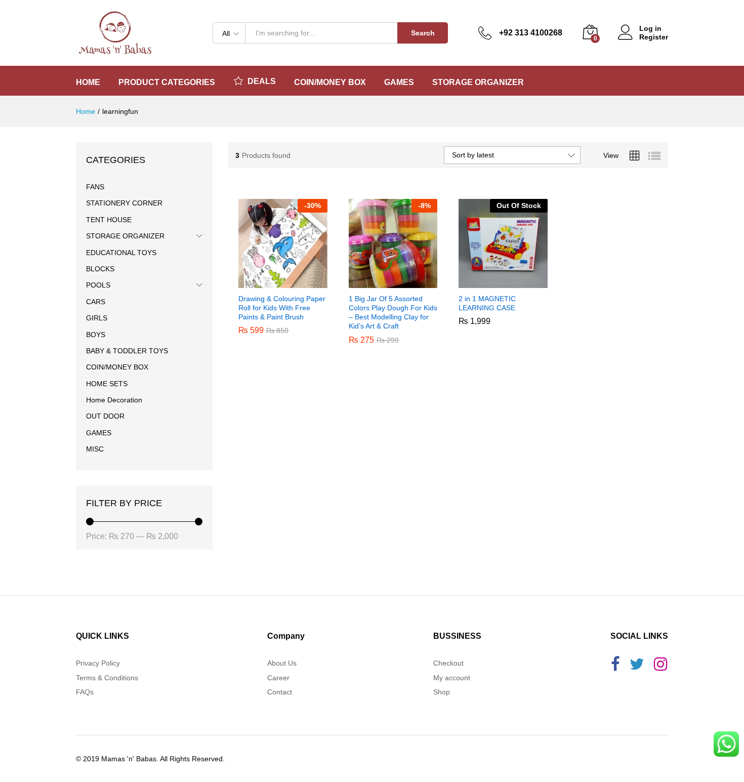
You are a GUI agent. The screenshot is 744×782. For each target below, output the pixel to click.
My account (451, 678)
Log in (650, 28)
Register (653, 37)
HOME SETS (107, 384)
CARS (95, 302)
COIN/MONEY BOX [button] (330, 82)
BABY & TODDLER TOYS (127, 351)
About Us (282, 663)
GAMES (98, 433)
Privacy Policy (98, 663)
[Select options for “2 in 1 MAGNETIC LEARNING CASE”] (491, 282)
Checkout (448, 663)
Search (423, 33)
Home (88, 82)
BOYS (95, 335)
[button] (271, 282)
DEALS (261, 81)
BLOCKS (100, 269)
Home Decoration (114, 400)
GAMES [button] (399, 82)
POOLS (98, 285)
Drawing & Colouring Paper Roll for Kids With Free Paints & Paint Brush (281, 308)
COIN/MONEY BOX (117, 367)
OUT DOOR (105, 416)
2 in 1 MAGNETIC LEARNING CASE (487, 333)
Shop (441, 692)
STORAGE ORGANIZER (125, 236)
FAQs (85, 692)
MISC (95, 449)
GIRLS (96, 318)
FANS (95, 187)
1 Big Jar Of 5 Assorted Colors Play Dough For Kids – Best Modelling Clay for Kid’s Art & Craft (393, 313)
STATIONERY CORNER (124, 203)
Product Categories (166, 82)
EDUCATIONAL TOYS (121, 253)
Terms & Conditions (107, 678)
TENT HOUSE (109, 220)
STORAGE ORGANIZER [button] (478, 82)
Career (278, 678)
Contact (279, 692)
